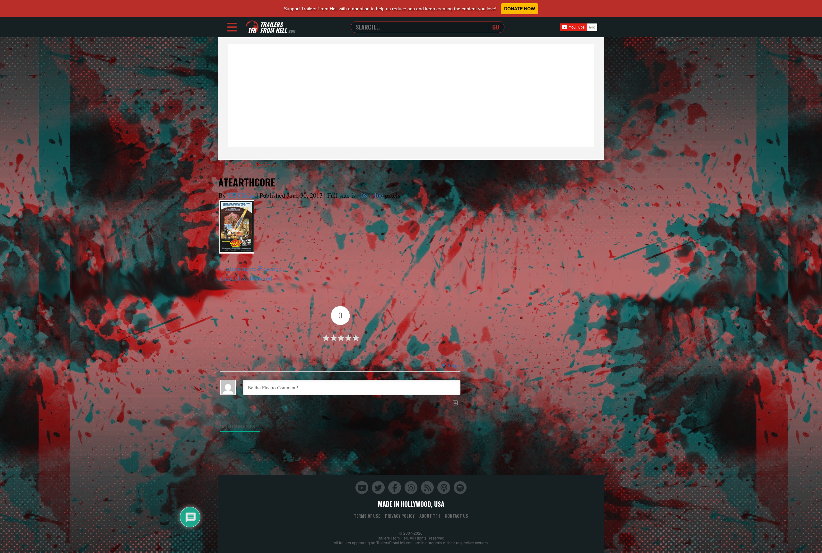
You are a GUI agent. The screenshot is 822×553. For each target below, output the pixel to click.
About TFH (429, 516)
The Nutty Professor (249, 164)
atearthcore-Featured (254, 268)
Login (454, 365)
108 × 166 (370, 195)
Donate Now (519, 8)
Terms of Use (367, 516)
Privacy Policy (400, 516)
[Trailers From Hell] (252, 27)
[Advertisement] (411, 95)
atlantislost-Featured (245, 278)
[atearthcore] (236, 227)
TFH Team (241, 195)
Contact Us (456, 516)
